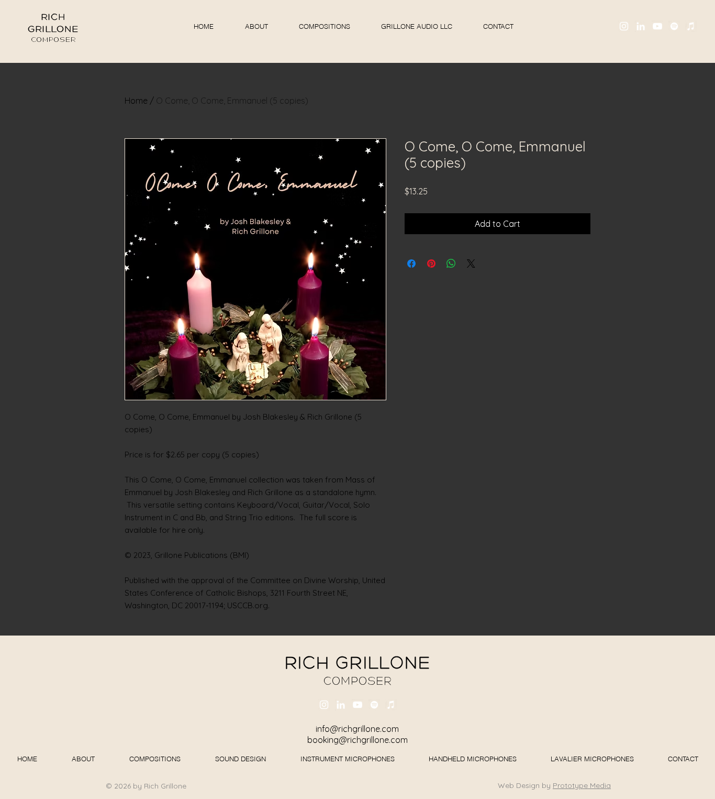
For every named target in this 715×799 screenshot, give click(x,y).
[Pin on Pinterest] (431, 263)
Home (136, 100)
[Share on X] (471, 263)
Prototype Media (582, 785)
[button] (416, 26)
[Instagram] (624, 26)
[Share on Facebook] (411, 263)
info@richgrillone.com (357, 729)
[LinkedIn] (640, 26)
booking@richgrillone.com (357, 740)
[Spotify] (674, 26)
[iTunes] (691, 26)
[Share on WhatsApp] (451, 263)
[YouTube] (657, 26)
